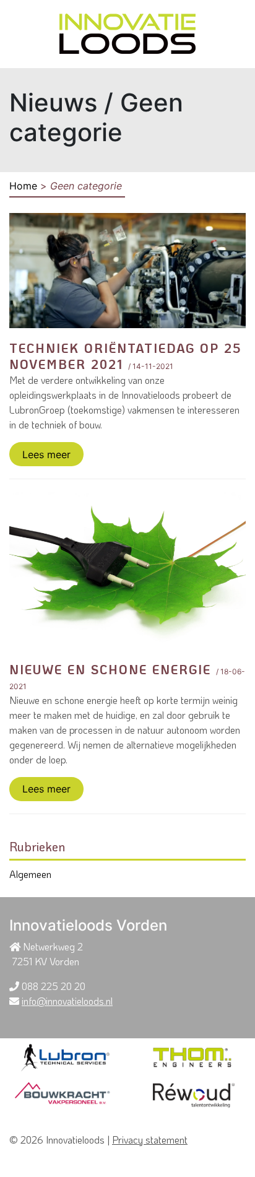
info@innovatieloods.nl (67, 1000)
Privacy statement (150, 1139)
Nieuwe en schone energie (110, 669)
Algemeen (30, 873)
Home (23, 186)
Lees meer (46, 454)
